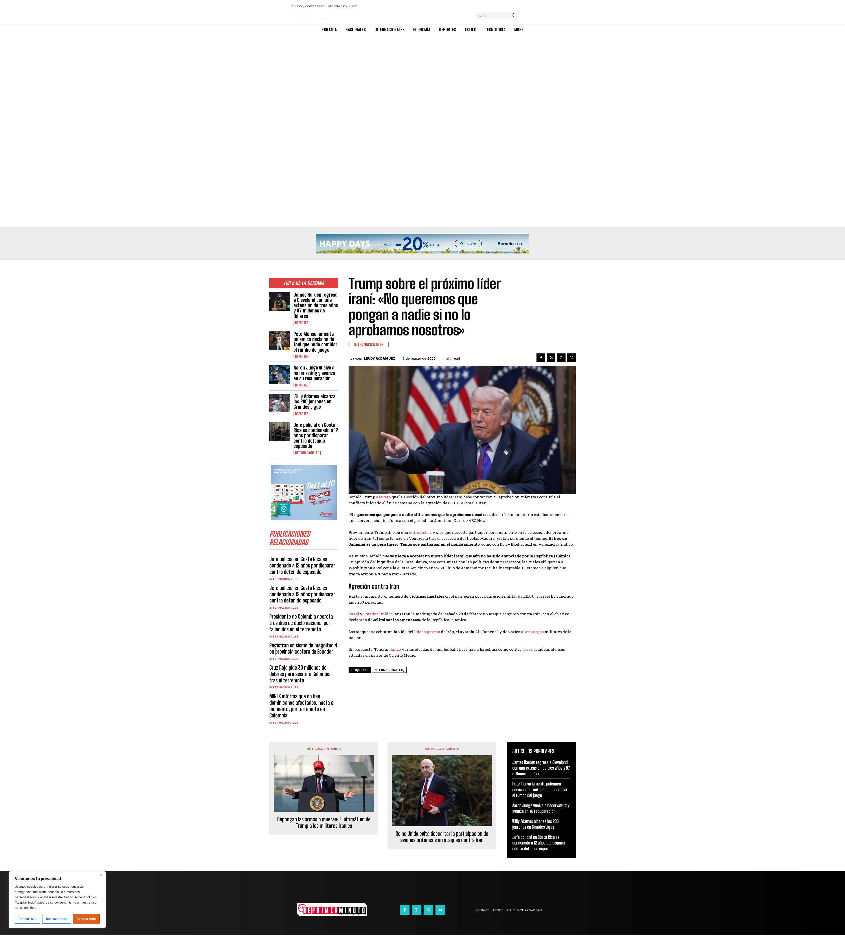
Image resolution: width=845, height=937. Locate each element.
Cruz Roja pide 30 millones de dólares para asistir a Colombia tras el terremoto (300, 674)
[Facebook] (540, 357)
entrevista (419, 532)
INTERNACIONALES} (389, 670)
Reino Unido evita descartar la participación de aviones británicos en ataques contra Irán (442, 837)
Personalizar (28, 918)
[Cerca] (101, 875)
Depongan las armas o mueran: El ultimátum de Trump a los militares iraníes (324, 822)
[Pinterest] (561, 357)
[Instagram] (416, 910)
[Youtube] (440, 910)
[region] (57, 899)
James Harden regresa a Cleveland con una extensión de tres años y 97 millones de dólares (316, 305)
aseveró (383, 496)
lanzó (396, 649)
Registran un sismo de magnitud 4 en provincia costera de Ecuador (303, 648)
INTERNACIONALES (307, 453)
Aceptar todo (86, 918)
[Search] (513, 15)
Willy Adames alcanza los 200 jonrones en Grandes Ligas (315, 401)
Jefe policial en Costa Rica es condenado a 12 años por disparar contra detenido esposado (316, 435)
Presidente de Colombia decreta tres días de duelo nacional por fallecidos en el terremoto (301, 622)
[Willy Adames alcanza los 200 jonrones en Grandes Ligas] (279, 403)
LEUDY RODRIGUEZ (379, 358)
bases (527, 649)
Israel (354, 613)
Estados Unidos (378, 613)
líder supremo (427, 631)
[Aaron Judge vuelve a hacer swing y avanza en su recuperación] (279, 374)
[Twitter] (551, 357)
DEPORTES (302, 323)
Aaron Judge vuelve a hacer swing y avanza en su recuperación (314, 373)
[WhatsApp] (571, 357)
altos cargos (532, 631)
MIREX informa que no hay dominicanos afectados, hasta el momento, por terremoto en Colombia (301, 705)
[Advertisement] (132, 67)
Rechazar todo (56, 918)
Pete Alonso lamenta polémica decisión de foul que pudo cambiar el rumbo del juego (315, 342)
